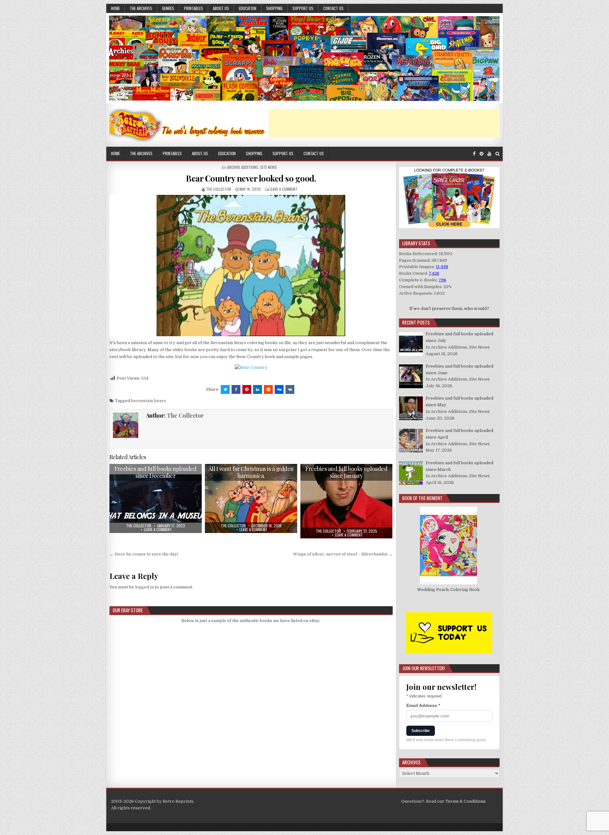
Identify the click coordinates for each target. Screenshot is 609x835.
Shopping (274, 8)
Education (247, 8)
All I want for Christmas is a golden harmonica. (251, 472)
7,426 (434, 273)
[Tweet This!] (225, 389)
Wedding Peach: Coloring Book (448, 589)
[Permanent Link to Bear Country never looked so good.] (251, 265)
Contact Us (333, 8)
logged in (144, 587)
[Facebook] (474, 154)
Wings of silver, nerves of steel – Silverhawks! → (343, 554)
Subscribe (420, 731)
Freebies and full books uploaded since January (346, 472)
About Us (221, 8)
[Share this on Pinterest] (246, 389)
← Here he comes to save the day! (143, 554)
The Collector (218, 189)
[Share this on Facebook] (236, 389)
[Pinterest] (481, 154)
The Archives (141, 8)
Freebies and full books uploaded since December (155, 472)
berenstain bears (148, 400)
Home (115, 8)
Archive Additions (242, 167)
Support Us (302, 8)
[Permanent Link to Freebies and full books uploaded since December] (155, 498)
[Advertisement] (384, 123)
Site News (268, 167)
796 (442, 280)
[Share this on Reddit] (268, 389)
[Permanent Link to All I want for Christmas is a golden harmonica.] (251, 498)
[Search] (497, 154)
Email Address (423, 705)
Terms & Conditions (465, 801)
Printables (193, 8)
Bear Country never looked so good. (251, 178)
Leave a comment (284, 189)
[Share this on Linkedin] (257, 389)
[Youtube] (489, 154)
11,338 (442, 266)
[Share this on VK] (289, 389)
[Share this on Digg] (279, 389)
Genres (168, 8)
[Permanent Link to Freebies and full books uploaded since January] (346, 501)
